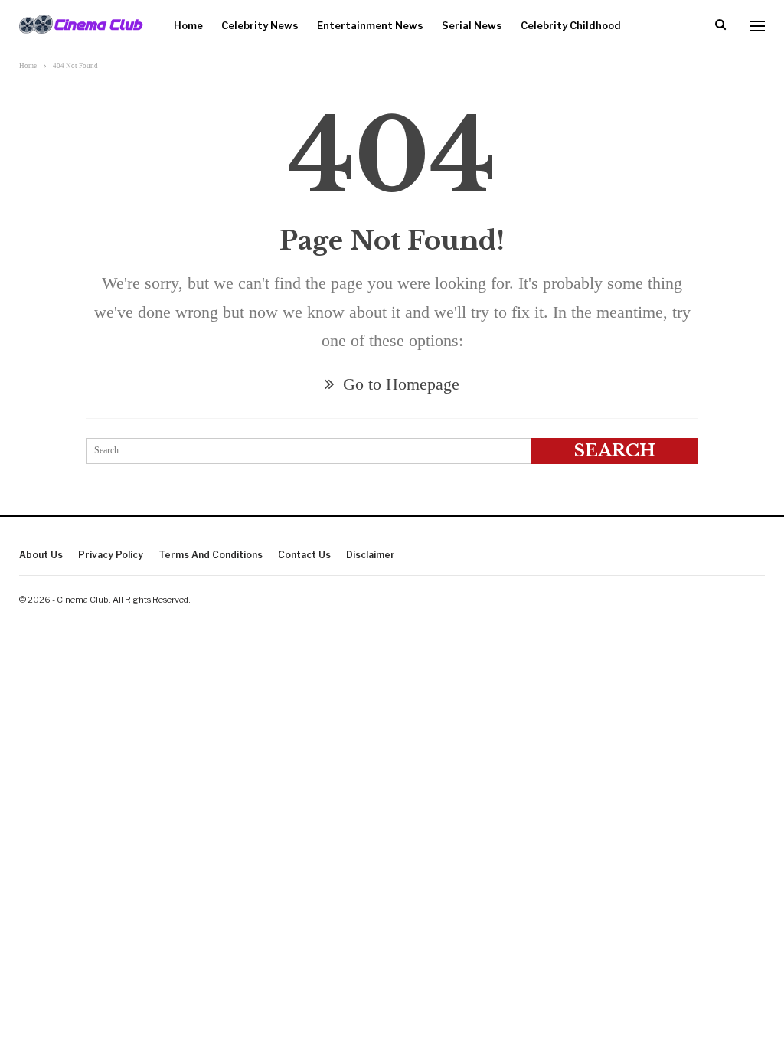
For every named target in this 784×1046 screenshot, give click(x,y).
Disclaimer (370, 555)
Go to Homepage (398, 384)
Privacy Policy (110, 555)
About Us (41, 555)
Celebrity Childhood (571, 25)
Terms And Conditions (210, 555)
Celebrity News (260, 25)
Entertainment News (370, 25)
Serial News (472, 25)
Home (188, 25)
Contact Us (304, 555)
